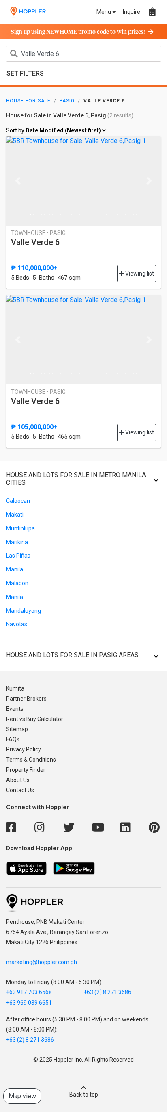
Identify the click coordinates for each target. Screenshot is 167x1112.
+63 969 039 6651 (29, 1002)
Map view (22, 1096)
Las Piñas (18, 555)
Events (15, 709)
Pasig (67, 101)
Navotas (16, 624)
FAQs (12, 739)
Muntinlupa (20, 528)
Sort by (54, 130)
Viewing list (139, 273)
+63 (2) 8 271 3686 (107, 992)
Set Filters (25, 73)
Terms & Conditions (31, 759)
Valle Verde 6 (35, 242)
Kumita (15, 688)
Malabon (17, 583)
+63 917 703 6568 (29, 992)
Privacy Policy (23, 749)
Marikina (17, 542)
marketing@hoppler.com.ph (41, 962)
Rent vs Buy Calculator (34, 719)
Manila (14, 569)
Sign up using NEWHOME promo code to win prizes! (78, 32)
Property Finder (25, 770)
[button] (17, 181)
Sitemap (17, 729)
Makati (15, 514)
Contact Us (20, 790)
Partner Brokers (26, 698)
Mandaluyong (23, 611)
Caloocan (18, 500)
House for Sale (28, 101)
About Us (18, 780)
